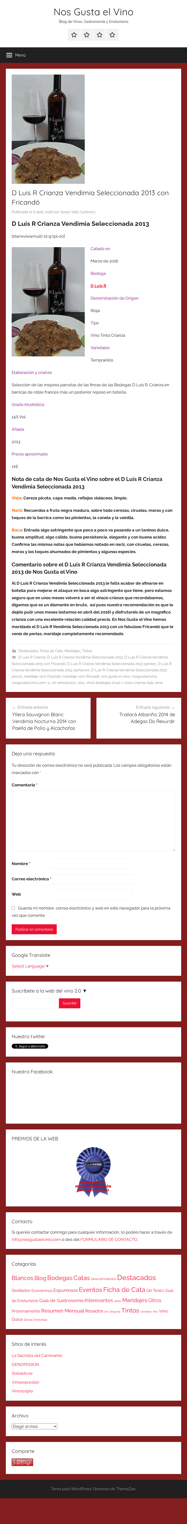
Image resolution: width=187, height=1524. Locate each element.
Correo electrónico (31, 878)
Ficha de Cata (51, 651)
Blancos (22, 1278)
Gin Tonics (155, 1290)
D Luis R (98, 285)
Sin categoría (112, 1311)
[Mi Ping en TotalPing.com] (22, 1464)
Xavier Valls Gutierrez (77, 212)
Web (16, 894)
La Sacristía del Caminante (37, 1355)
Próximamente (26, 1311)
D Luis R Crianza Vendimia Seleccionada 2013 (85, 657)
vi (48, 683)
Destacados (28, 651)
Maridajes (72, 651)
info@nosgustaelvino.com (36, 1239)
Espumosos (65, 1290)
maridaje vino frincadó (81, 676)
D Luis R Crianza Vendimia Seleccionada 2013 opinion (111, 664)
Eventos (90, 1289)
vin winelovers (64, 683)
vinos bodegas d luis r (104, 683)
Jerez (117, 1301)
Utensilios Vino (149, 1311)
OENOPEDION (25, 1364)
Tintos (87, 651)
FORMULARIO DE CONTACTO (108, 1239)
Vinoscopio (22, 1391)
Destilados (21, 1290)
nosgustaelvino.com (29, 683)
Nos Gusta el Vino (93, 12)
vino (80, 683)
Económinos (41, 1290)
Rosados (94, 1311)
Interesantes (98, 1300)
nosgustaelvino (144, 676)
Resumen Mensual (62, 1311)
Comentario (24, 785)
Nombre (21, 863)
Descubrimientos (103, 1279)
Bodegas (60, 1277)
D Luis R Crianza (32, 657)
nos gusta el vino (115, 676)
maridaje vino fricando (42, 676)
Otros (154, 1300)
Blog (40, 1278)
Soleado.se (22, 1373)
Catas (82, 1277)
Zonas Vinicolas (35, 1320)
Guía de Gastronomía (61, 1300)
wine (159, 683)
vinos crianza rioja (138, 683)
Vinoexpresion (25, 1382)
